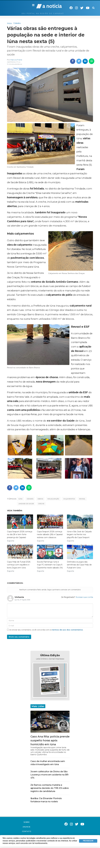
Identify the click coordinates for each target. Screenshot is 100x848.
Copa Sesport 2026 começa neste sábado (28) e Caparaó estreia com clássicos (50, 534)
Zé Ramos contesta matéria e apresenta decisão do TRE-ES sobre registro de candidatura (49, 788)
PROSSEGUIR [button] (88, 841)
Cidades (30, 499)
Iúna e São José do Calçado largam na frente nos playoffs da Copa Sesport (79, 534)
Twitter (82, 7)
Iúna (20, 499)
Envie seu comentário (19, 637)
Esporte (10, 541)
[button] (33, 5)
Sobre (27, 822)
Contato (26, 831)
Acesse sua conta (84, 597)
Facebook (71, 7)
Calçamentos (69, 499)
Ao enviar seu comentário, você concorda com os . (46, 630)
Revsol (82, 499)
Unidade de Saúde (26, 504)
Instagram (76, 7)
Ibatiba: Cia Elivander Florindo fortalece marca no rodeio (46, 800)
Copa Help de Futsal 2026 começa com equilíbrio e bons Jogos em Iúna (18, 565)
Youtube (88, 7)
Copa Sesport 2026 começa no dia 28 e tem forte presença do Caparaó (19, 534)
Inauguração (53, 499)
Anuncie (26, 827)
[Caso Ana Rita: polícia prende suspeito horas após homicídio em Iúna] (50, 721)
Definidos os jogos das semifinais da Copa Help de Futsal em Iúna (79, 565)
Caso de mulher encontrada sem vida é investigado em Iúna (47, 763)
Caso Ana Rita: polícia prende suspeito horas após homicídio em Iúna (50, 740)
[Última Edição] (50, 680)
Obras (40, 499)
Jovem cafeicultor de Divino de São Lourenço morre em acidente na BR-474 (49, 774)
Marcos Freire (16, 60)
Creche (41, 504)
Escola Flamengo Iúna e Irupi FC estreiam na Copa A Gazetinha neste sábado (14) (50, 565)
